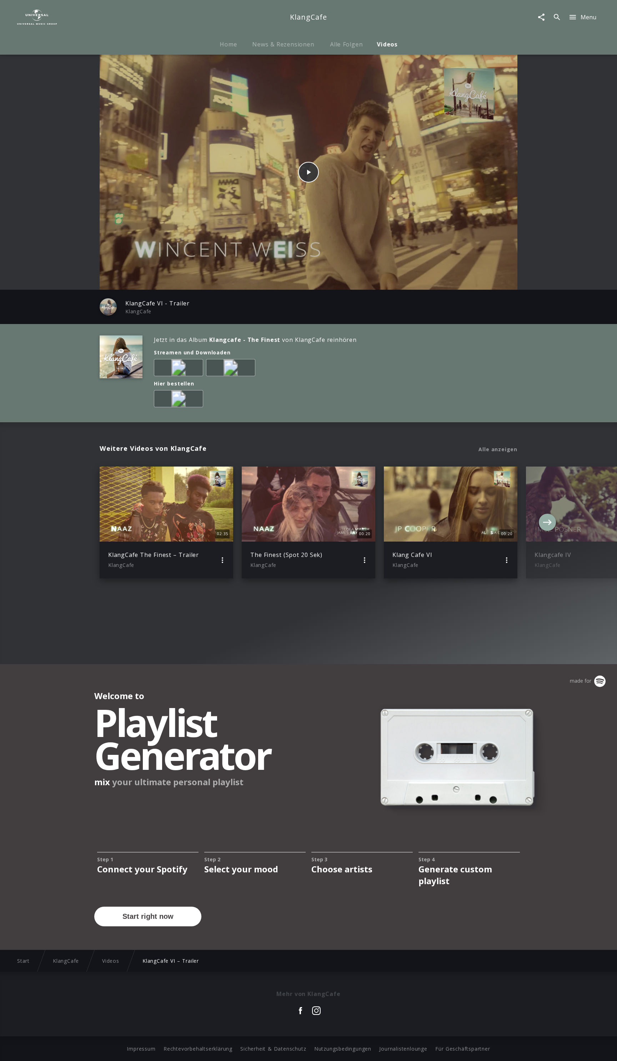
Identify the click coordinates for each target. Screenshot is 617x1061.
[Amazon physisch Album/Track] (180, 400)
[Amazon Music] (180, 369)
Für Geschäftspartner (462, 1048)
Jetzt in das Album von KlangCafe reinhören (255, 340)
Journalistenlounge (403, 1048)
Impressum (141, 1048)
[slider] (280, 280)
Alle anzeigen (497, 449)
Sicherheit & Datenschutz (273, 1048)
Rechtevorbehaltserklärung (198, 1048)
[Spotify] (232, 369)
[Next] (547, 522)
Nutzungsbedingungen (342, 1048)
